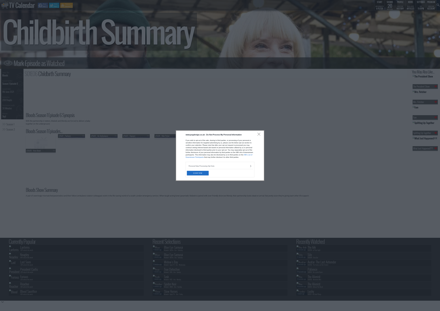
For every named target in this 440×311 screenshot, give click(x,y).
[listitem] (220, 166)
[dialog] (220, 155)
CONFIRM (197, 173)
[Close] (259, 135)
